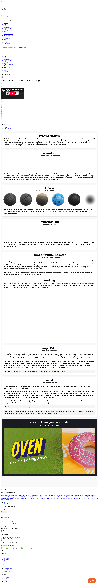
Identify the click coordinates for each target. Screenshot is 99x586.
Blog (5, 580)
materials (55, 498)
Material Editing (25, 497)
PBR (52, 498)
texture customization (33, 495)
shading (40, 497)
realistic (6, 499)
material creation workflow (53, 497)
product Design (80, 495)
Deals (5, 39)
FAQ (5, 124)
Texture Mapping (39, 498)
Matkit (91, 497)
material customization (22, 498)
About (5, 123)
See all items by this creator (14, 537)
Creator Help (7, 578)
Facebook (6, 558)
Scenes (40, 495)
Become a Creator (8, 4)
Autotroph (14, 584)
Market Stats (7, 571)
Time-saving (4, 495)
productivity (13, 498)
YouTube (6, 561)
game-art (15, 497)
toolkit (48, 498)
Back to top (3, 489)
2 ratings (14, 523)
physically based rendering (70, 495)
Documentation (7, 125)
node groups (77, 497)
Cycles (67, 497)
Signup (5, 9)
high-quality (67, 498)
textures (8, 498)
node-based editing (84, 497)
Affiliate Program (8, 568)
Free (5, 31)
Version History (7, 128)
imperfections (20, 495)
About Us (6, 567)
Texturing (49, 495)
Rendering (12, 84)
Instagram (6, 559)
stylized (26, 495)
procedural (87, 495)
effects (9, 499)
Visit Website (4, 537)
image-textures (85, 498)
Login (5, 6)
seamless (3, 497)
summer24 (63, 497)
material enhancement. (75, 498)
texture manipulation (12, 495)
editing (36, 497)
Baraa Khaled (5, 84)
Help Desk (6, 577)
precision (45, 495)
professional (61, 498)
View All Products (8, 34)
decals (94, 497)
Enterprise (6, 569)
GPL (13, 530)
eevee (62, 495)
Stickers (72, 497)
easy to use (3, 498)
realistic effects (93, 495)
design (19, 497)
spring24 (7, 497)
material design (31, 498)
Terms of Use (4, 545)
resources (91, 498)
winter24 (45, 497)
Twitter (5, 556)
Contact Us (6, 581)
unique (11, 497)
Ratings (5, 127)
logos (45, 498)
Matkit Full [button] (6, 504)
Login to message (5, 517)
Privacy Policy (11, 545)
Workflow (32, 497)
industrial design (56, 495)
